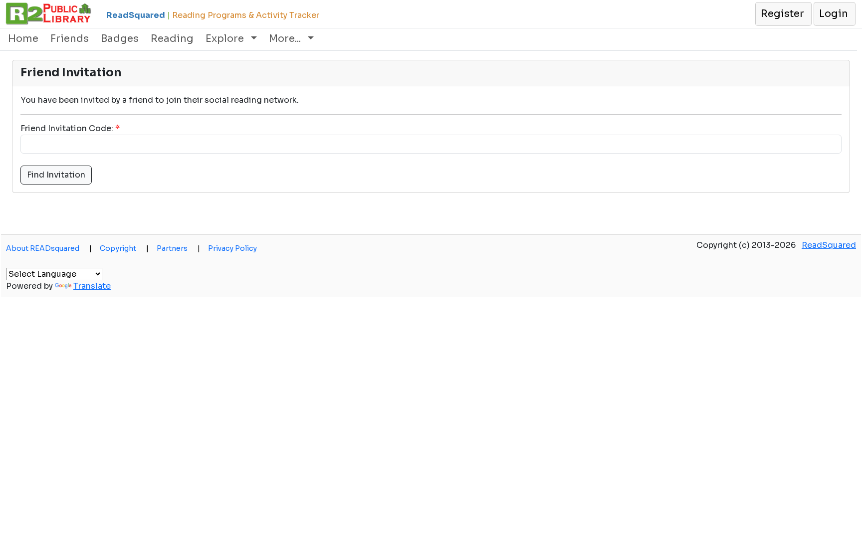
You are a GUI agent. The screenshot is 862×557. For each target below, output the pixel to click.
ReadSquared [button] (829, 245)
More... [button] (286, 38)
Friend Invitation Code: (66, 128)
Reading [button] (172, 38)
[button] (783, 13)
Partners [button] (178, 248)
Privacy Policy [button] (232, 248)
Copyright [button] (124, 248)
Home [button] (23, 38)
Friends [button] (69, 38)
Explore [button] (226, 38)
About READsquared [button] (49, 248)
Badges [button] (120, 38)
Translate (92, 286)
